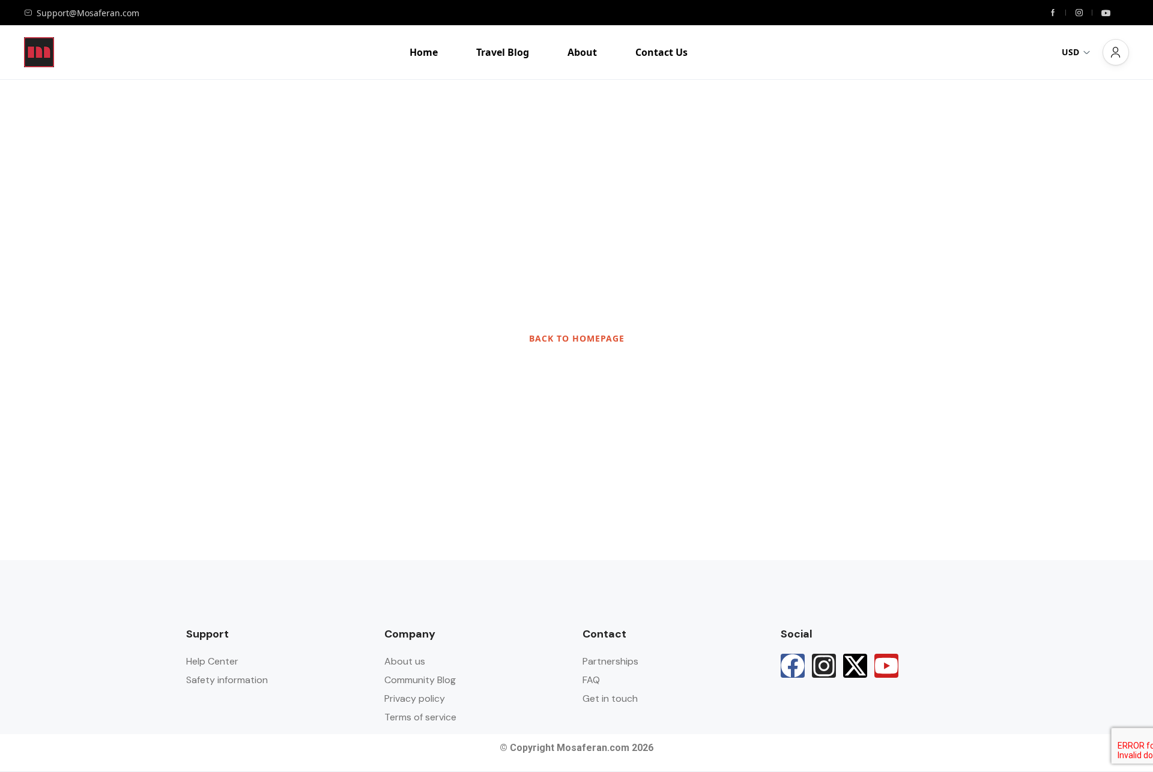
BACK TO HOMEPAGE (577, 338)
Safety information (227, 680)
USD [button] (1070, 52)
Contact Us (661, 52)
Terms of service (420, 717)
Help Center (212, 661)
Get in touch (610, 698)
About (582, 52)
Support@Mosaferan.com (88, 13)
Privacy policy (414, 698)
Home (424, 52)
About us (404, 661)
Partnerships (610, 661)
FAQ (591, 680)
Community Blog (420, 680)
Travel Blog (502, 52)
